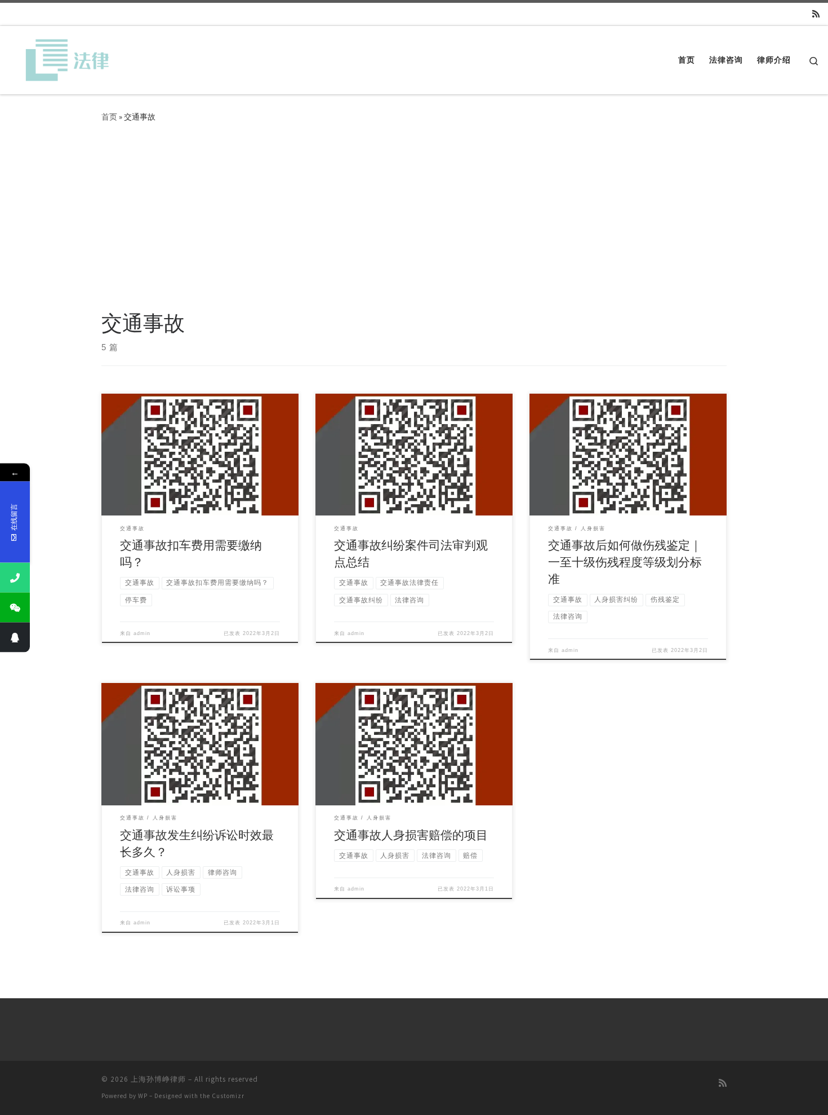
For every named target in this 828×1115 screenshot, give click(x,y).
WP (143, 1096)
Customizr (228, 1096)
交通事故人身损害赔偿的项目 (411, 835)
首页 (109, 117)
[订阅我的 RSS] (816, 13)
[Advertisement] (414, 226)
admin (141, 633)
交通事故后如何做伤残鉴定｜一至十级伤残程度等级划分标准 (625, 562)
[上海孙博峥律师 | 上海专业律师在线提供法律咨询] (63, 57)
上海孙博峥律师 (158, 1079)
